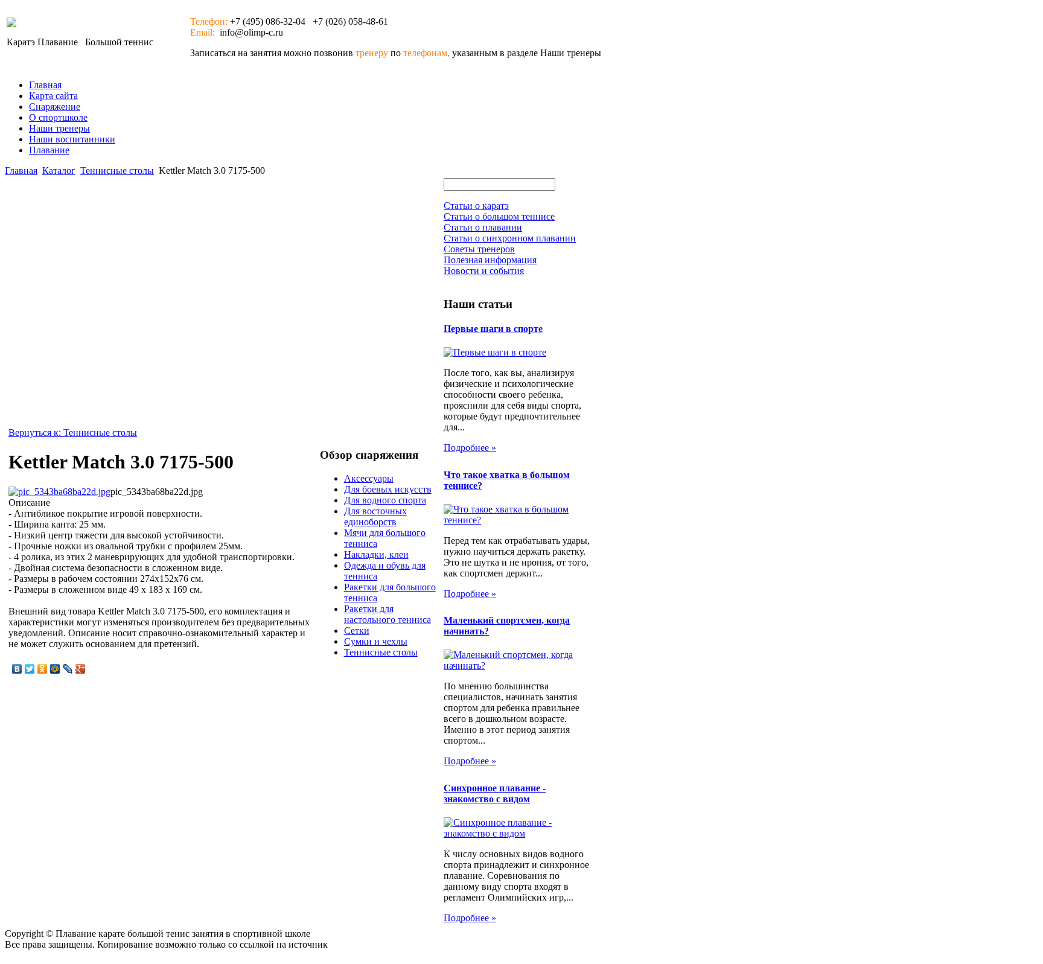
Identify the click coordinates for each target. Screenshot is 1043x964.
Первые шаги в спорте (493, 329)
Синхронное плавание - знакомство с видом (495, 793)
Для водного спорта (385, 500)
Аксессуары (369, 478)
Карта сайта (53, 96)
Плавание (49, 150)
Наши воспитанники (72, 139)
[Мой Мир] (55, 669)
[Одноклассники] (42, 669)
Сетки (356, 630)
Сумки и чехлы (375, 641)
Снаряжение (54, 106)
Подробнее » (470, 447)
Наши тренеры (59, 128)
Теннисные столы (117, 170)
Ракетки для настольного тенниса (387, 614)
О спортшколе (58, 117)
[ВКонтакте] (17, 669)
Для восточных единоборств (375, 516)
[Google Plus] (80, 669)
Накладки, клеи (376, 554)
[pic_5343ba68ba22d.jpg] (59, 492)
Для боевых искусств (388, 489)
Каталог (58, 170)
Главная (45, 85)
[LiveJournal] (68, 669)
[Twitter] (30, 669)
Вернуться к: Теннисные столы (72, 432)
